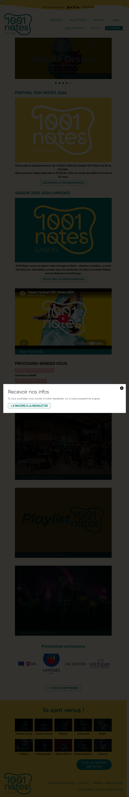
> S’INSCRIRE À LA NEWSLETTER (29, 405)
